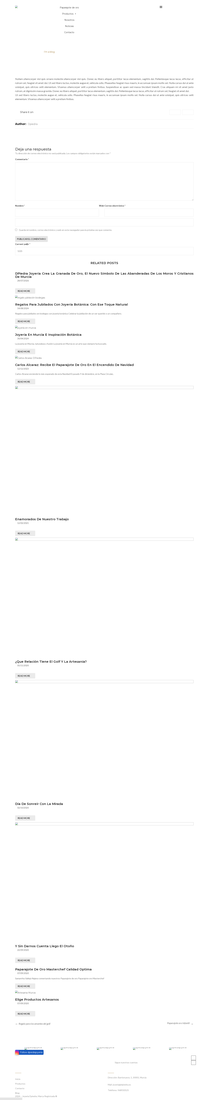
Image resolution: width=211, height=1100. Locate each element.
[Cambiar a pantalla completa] (9, 1099)
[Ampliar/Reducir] (13, 1099)
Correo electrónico (114, 205)
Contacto (69, 32)
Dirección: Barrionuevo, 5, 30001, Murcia (127, 1077)
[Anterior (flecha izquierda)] (17, 1099)
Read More (24, 291)
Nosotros (69, 20)
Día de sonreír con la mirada (39, 804)
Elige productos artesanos (37, 999)
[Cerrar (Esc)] (2, 1099)
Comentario (22, 159)
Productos (67, 13)
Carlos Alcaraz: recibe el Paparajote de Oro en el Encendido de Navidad (74, 365)
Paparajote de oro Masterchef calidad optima (53, 969)
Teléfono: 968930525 (118, 1090)
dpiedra (33, 124)
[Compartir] (5, 1099)
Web (101, 205)
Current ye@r (22, 244)
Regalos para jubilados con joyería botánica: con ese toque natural (71, 304)
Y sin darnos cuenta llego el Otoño (44, 946)
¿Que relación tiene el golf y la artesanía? (51, 661)
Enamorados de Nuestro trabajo (42, 519)
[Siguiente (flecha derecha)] (20, 1099)
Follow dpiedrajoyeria (31, 1052)
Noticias (69, 26)
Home (18, 51)
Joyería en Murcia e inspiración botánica (48, 335)
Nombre (20, 205)
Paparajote (33, 51)
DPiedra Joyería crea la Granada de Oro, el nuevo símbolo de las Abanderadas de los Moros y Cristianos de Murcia (104, 275)
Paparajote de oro (69, 7)
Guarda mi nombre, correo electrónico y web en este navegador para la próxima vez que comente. (65, 230)
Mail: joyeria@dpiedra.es (119, 1084)
